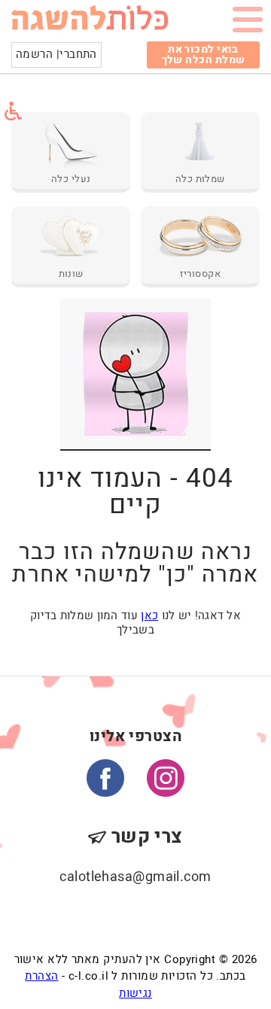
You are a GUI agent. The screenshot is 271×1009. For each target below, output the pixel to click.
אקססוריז (200, 274)
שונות (71, 274)
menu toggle (247, 22)
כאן (149, 615)
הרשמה (34, 54)
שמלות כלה (200, 179)
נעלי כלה (71, 179)
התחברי (78, 54)
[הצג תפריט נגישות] (13, 110)
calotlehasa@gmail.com (135, 877)
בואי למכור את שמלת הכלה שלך (203, 54)
